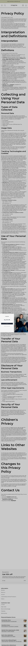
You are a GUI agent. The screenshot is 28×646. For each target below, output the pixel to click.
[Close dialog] (27, 314)
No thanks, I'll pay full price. (7, 326)
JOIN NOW (7, 323)
